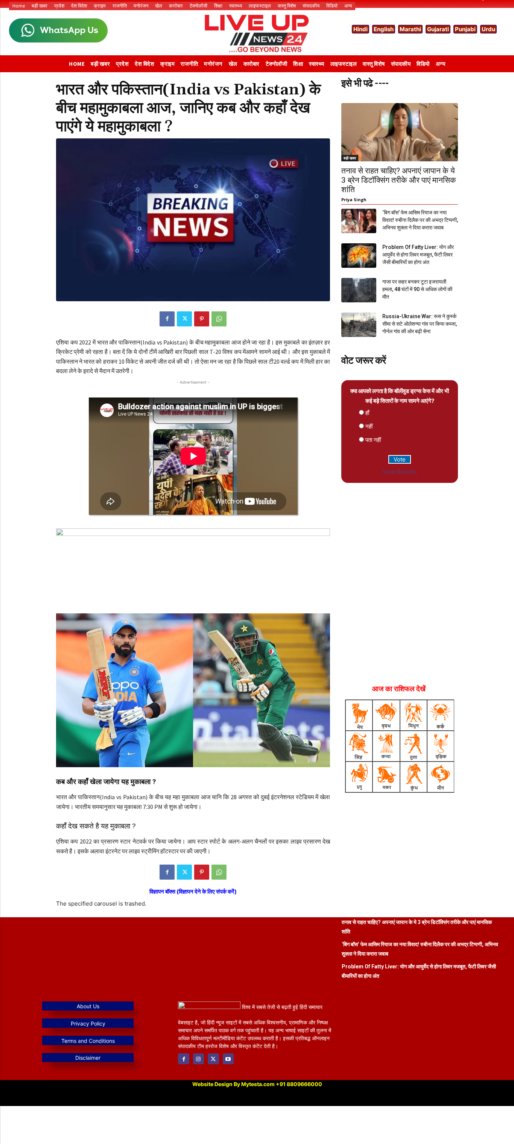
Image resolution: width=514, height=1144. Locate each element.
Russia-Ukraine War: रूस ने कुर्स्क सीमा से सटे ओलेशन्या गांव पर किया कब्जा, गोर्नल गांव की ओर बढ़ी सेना (419, 323)
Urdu (488, 29)
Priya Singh (353, 199)
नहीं (369, 426)
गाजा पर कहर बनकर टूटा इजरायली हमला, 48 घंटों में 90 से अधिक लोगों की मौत (417, 289)
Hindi (360, 29)
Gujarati (438, 29)
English (384, 29)
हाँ (367, 412)
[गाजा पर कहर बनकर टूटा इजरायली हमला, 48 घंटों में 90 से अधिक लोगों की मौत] (358, 290)
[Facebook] (167, 318)
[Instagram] (198, 1058)
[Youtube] (228, 1058)
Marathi (410, 29)
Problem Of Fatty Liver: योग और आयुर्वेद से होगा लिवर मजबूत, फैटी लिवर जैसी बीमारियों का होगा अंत (418, 254)
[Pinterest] (201, 318)
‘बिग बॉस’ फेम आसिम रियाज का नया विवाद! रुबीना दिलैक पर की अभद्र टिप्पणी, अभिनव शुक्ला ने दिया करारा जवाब (420, 220)
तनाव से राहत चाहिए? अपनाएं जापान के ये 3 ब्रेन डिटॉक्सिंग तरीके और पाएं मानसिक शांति (398, 180)
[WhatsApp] (219, 318)
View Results (399, 471)
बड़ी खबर (350, 158)
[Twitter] (184, 318)
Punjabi (465, 29)
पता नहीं (373, 439)
